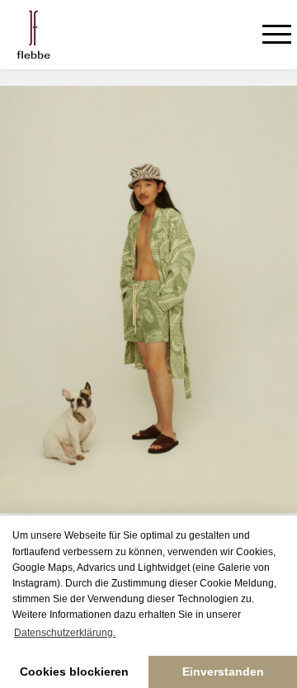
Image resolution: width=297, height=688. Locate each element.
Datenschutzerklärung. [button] (65, 633)
